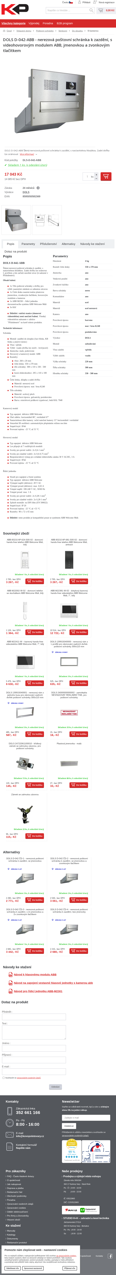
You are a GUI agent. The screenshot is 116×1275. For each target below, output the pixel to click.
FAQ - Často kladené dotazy (20, 1176)
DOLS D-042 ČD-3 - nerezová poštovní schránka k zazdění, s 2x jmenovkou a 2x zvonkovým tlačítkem (25, 911)
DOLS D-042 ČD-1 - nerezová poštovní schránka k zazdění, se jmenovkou (25, 859)
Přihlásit (86, 2)
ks (92, 176)
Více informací (27, 154)
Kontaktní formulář (26, 1146)
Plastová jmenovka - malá (69, 743)
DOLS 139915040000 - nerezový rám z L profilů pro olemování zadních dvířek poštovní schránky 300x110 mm (69, 644)
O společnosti (13, 1180)
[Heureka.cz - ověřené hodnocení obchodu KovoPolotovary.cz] (72, 1162)
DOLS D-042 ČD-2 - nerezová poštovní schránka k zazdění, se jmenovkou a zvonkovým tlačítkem (69, 861)
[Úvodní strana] (15, 9)
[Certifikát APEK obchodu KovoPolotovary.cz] (96, 1162)
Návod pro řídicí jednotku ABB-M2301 (38, 991)
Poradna (48, 23)
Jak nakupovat (14, 1184)
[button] (96, 175)
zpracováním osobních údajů (29, 1078)
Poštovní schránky (45, 31)
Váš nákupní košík (101, 10)
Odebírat (69, 1126)
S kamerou (93, 31)
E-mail (30, 1134)
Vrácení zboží (13, 1219)
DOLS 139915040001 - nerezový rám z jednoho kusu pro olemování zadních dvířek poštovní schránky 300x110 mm (25, 695)
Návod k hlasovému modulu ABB (35, 974)
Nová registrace (106, 2)
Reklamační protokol (17, 1242)
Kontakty (99, 1256)
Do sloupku (77, 31)
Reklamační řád (14, 1192)
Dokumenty (12, 1238)
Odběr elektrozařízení (17, 1212)
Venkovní (62, 31)
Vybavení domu (23, 31)
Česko (65, 2)
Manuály (11, 1231)
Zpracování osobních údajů (20, 1204)
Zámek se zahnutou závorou (25, 794)
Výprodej (34, 23)
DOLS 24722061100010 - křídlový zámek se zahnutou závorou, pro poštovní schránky (25, 746)
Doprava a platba (15, 1188)
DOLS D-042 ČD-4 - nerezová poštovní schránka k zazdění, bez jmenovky (69, 910)
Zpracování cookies (16, 1208)
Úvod (9, 31)
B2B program (65, 23)
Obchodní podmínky (16, 1196)
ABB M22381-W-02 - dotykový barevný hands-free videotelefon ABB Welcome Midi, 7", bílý (69, 593)
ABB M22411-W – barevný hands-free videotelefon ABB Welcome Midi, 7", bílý (25, 642)
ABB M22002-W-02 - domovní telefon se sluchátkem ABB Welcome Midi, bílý (25, 591)
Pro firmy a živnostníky (18, 1215)
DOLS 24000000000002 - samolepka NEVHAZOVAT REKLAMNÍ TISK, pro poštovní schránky (69, 695)
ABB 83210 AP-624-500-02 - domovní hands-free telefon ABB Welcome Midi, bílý (25, 542)
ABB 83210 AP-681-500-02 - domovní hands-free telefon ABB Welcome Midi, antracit (69, 542)
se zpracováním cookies (66, 1256)
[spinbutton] (88, 176)
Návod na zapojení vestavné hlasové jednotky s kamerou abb (53, 982)
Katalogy (11, 1234)
